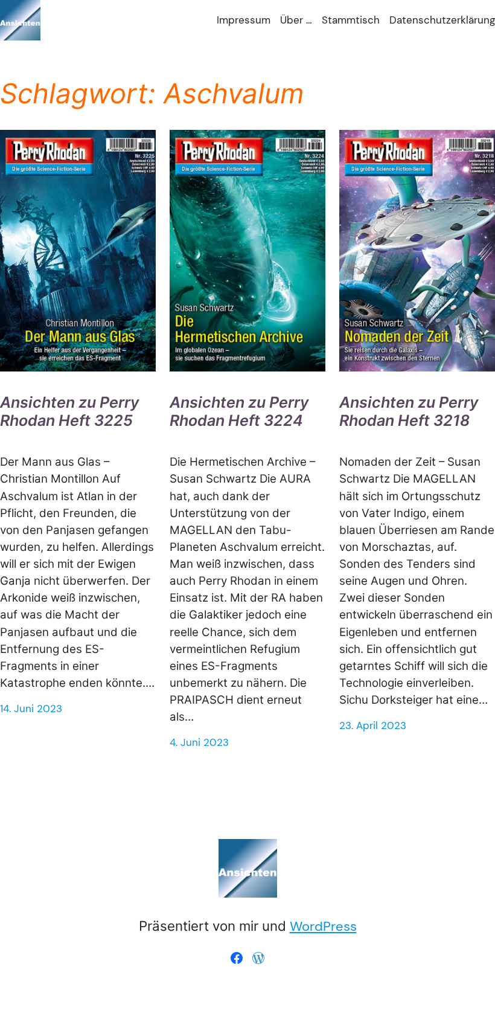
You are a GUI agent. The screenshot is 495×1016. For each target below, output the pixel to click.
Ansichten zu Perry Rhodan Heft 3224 (239, 411)
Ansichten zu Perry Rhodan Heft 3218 (408, 411)
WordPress (323, 926)
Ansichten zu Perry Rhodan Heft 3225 (69, 411)
